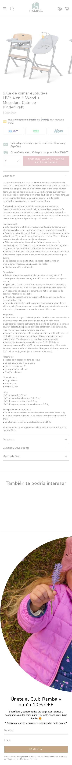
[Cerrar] (67, 555)
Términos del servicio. (29, 759)
